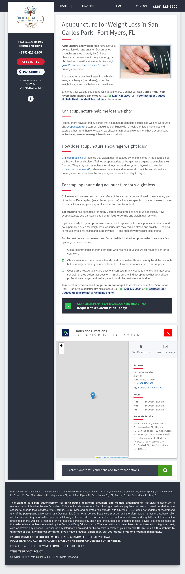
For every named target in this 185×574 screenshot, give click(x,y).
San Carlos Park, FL (137, 495)
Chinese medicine (72, 157)
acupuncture (74, 126)
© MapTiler (105, 457)
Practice (88, 6)
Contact (141, 6)
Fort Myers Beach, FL (37, 495)
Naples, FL (132, 491)
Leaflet (99, 457)
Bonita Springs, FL (149, 491)
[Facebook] (30, 98)
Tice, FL (153, 495)
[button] (93, 395)
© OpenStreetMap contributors (119, 457)
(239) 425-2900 (165, 6)
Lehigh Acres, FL (58, 495)
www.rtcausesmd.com (150, 387)
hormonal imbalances (84, 65)
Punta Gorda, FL (100, 491)
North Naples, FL (82, 491)
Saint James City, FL (102, 495)
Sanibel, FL (120, 495)
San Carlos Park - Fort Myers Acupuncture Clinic (111, 306)
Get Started (30, 61)
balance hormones (76, 169)
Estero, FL (19, 495)
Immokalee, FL (118, 491)
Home (63, 6)
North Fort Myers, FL (80, 495)
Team (117, 6)
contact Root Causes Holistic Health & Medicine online (113, 290)
